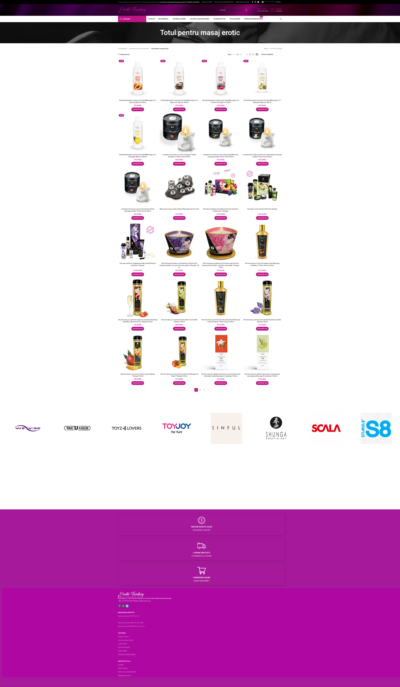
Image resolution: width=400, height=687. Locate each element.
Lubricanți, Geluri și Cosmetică (139, 48)
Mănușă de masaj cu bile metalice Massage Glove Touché (179, 209)
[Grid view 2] (250, 54)
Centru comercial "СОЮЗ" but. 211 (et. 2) (131, 626)
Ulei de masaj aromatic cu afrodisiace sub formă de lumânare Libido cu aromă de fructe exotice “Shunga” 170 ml (179, 265)
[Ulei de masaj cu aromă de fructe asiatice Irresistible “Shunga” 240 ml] (179, 298)
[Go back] (157, 33)
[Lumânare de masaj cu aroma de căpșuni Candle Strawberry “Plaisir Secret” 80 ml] (179, 133)
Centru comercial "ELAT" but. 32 (128, 616)
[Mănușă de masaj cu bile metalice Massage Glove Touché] (179, 187)
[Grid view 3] (253, 54)
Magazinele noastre (124, 675)
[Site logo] (132, 10)
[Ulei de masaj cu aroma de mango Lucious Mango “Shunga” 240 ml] (137, 352)
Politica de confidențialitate (127, 672)
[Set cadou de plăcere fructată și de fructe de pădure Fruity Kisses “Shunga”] (221, 187)
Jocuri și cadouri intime (125, 640)
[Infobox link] (260, 10)
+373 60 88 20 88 (127, 601)
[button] (137, 109)
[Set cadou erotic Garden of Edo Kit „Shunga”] (262, 187)
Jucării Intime (122, 644)
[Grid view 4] (257, 54)
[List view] (247, 54)
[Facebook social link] (252, 2)
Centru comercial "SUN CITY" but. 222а (130, 623)
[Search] (281, 19)
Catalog (120, 665)
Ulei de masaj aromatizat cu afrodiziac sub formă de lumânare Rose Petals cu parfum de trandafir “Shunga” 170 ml (220, 265)
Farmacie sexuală (124, 647)
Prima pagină (122, 48)
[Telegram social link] (258, 2)
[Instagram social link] (255, 2)
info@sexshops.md (144, 601)
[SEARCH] (246, 10)
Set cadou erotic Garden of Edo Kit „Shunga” (262, 209)
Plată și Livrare (123, 668)
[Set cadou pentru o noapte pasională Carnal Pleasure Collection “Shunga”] (137, 241)
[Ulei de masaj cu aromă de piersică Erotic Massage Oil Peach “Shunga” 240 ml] (179, 352)
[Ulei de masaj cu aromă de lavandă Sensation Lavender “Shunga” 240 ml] (262, 298)
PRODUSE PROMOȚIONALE (127, 654)
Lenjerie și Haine (123, 636)
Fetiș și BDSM (122, 651)
